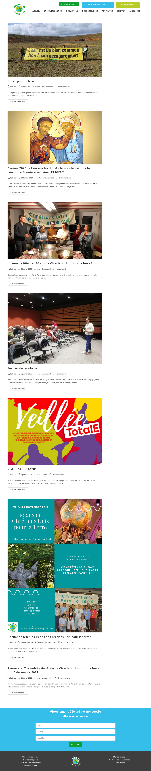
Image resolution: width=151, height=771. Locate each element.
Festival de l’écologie (22, 368)
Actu (38, 87)
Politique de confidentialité (120, 760)
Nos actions (72, 11)
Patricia (13, 87)
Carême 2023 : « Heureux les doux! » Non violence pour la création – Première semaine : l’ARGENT (49, 170)
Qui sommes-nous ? (53, 11)
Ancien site (135, 11)
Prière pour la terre (21, 81)
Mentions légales (120, 757)
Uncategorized (47, 87)
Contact (121, 11)
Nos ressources (90, 11)
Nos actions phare (30, 760)
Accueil (36, 11)
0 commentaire (64, 87)
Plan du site (120, 763)
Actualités (107, 11)
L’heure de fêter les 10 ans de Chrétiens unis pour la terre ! (49, 637)
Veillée (44, 474)
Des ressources (30, 766)
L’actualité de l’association (30, 763)
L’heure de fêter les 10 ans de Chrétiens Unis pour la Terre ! (50, 263)
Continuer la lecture (19, 100)
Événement (46, 269)
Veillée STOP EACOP (22, 469)
